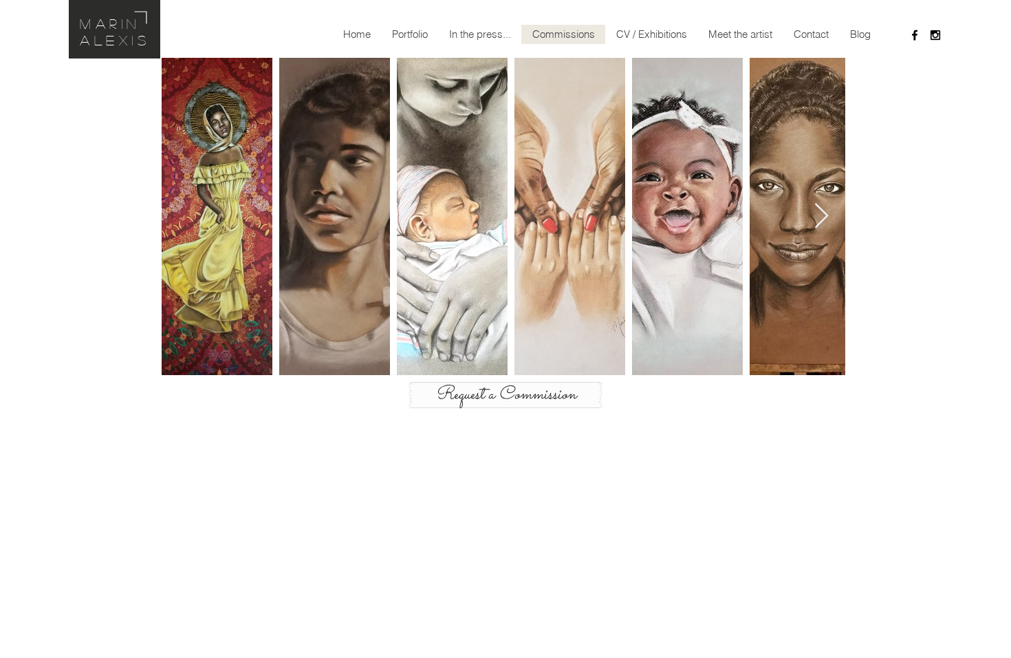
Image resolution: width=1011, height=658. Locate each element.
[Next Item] (821, 216)
